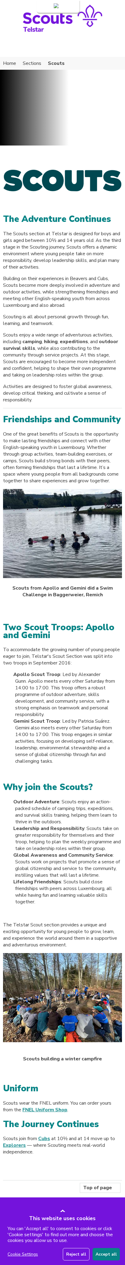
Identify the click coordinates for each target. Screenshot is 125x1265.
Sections (32, 63)
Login (47, 6)
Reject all (76, 1254)
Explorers (14, 1145)
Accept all (106, 1254)
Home (9, 63)
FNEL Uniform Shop (44, 1109)
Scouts (56, 63)
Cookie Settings (23, 1254)
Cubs (44, 1138)
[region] (63, 1238)
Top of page (97, 1187)
